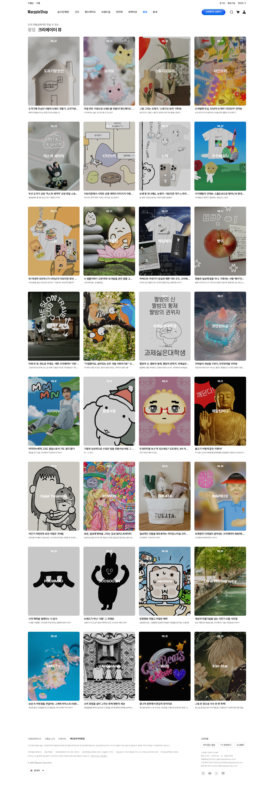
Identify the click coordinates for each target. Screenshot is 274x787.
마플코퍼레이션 (34, 739)
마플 (38, 3)
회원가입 (231, 3)
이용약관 (62, 739)
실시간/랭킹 (63, 11)
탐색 (155, 11)
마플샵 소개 (50, 739)
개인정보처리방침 (77, 738)
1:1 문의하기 (225, 745)
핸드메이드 (90, 11)
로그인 (222, 3)
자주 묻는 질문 (209, 745)
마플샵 (30, 3)
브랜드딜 (105, 11)
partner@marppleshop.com (230, 762)
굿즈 (77, 11)
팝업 (145, 11)
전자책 (119, 11)
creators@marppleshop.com (224, 766)
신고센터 (240, 745)
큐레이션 (132, 11)
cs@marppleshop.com (225, 759)
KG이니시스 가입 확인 (99, 756)
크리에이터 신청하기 (213, 12)
